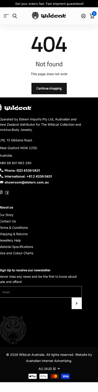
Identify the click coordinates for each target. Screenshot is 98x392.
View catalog (6, 16)
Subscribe (77, 303)
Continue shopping (49, 88)
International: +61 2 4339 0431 (28, 176)
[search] (15, 16)
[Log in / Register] (83, 15)
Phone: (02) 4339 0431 (22, 170)
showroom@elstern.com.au (27, 182)
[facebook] (7, 192)
